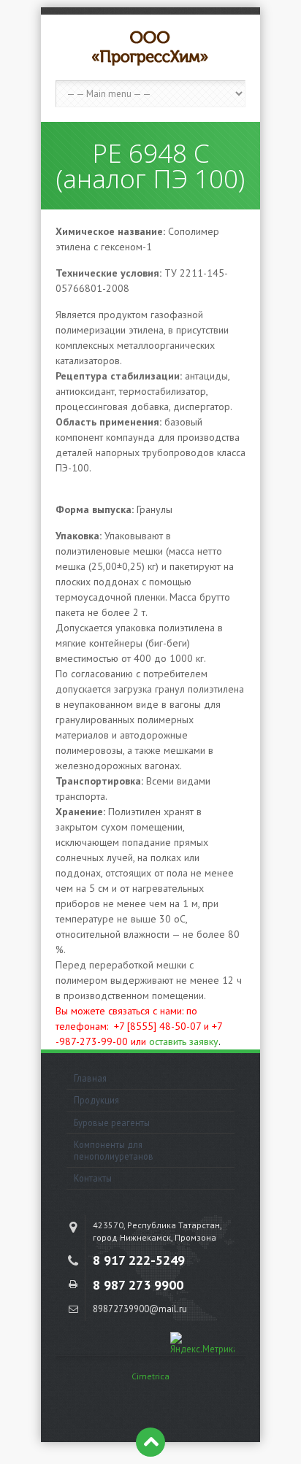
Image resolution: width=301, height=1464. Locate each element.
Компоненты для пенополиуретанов (113, 1150)
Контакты (93, 1178)
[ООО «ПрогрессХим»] (150, 47)
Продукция (96, 1100)
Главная (90, 1078)
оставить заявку (183, 1041)
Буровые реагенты (112, 1122)
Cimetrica (150, 1376)
